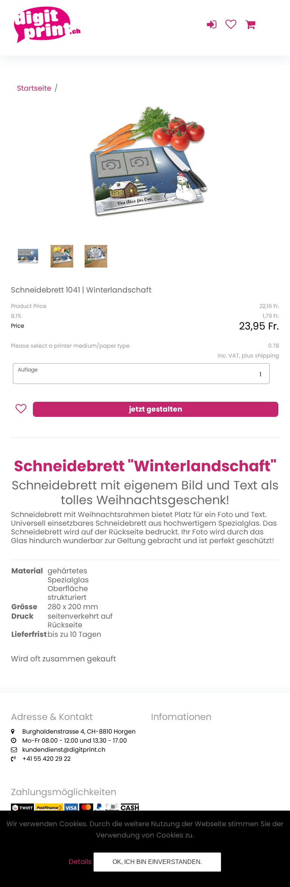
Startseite (34, 88)
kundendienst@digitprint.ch (63, 749)
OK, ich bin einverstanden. (157, 862)
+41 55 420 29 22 (46, 758)
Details (80, 861)
